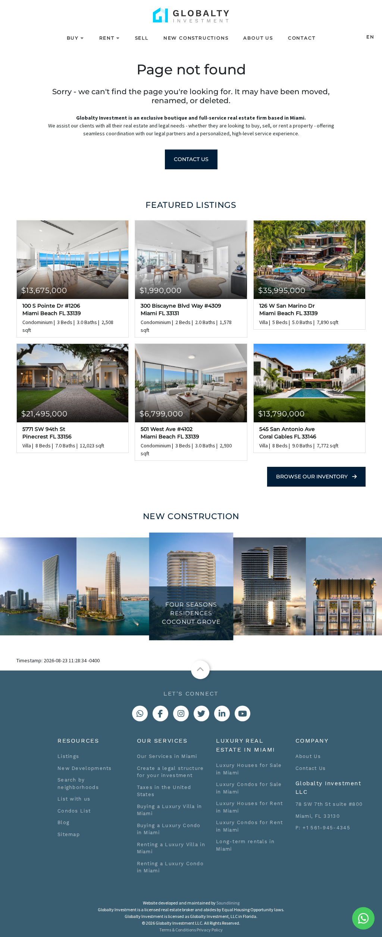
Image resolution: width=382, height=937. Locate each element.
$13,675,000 (44, 290)
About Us (258, 38)
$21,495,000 (44, 413)
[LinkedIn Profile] (222, 713)
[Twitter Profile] (201, 713)
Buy (73, 38)
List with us (74, 799)
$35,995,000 (282, 290)
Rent (107, 38)
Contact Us (191, 159)
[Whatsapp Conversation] (140, 713)
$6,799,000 (161, 413)
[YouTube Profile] (242, 713)
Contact (302, 38)
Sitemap (68, 834)
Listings (68, 756)
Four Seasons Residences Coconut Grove (191, 613)
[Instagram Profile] (181, 713)
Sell (141, 38)
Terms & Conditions (177, 930)
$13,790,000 (281, 413)
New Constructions (196, 38)
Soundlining (227, 903)
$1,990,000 (161, 290)
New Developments (84, 768)
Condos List (74, 811)
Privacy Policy (210, 930)
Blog (63, 822)
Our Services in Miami (167, 756)
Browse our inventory (312, 476)
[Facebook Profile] (160, 713)
